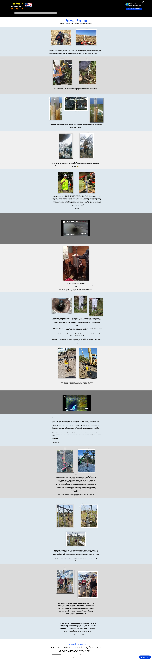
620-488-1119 (95, 653)
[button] (143, 2)
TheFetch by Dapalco (76, 644)
